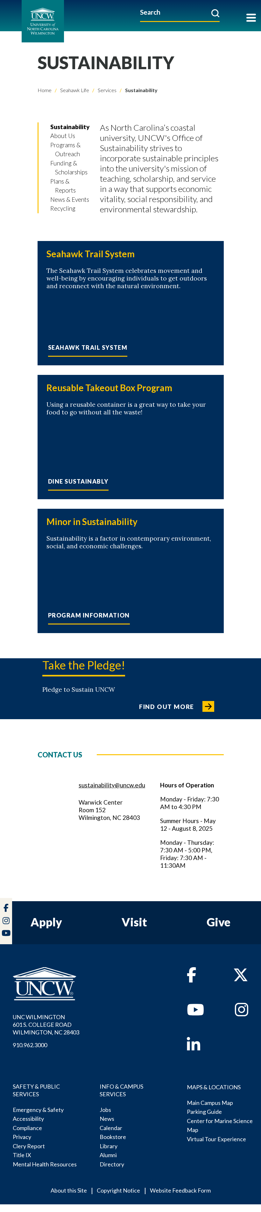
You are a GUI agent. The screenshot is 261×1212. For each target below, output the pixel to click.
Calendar (111, 1127)
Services (106, 90)
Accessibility (28, 1118)
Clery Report (29, 1146)
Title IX (22, 1154)
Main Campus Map (210, 1102)
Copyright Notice (118, 1190)
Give (218, 922)
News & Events (69, 199)
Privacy (22, 1136)
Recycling (62, 208)
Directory (112, 1164)
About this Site (69, 1190)
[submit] (215, 13)
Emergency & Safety (38, 1109)
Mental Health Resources (45, 1164)
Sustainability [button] (70, 126)
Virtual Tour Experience (216, 1139)
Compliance (27, 1127)
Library (108, 1146)
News (107, 1118)
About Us (62, 135)
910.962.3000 (30, 1044)
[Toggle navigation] (251, 18)
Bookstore (113, 1136)
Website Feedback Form (180, 1190)
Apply (46, 922)
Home (45, 90)
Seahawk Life (74, 90)
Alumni (108, 1154)
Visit (134, 922)
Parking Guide (204, 1111)
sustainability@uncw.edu (112, 785)
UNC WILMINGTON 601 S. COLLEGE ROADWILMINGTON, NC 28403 (46, 1024)
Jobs (105, 1109)
